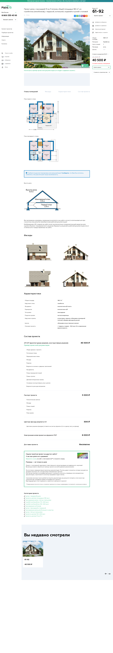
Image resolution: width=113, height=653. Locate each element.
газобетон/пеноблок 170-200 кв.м (37, 502)
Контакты (4, 43)
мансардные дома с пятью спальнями (38, 500)
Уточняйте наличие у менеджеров (101, 63)
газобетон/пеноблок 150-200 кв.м (37, 504)
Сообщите (65, 173)
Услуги (3, 40)
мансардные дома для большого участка (39, 510)
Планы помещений (31, 91)
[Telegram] (80, 16)
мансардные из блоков (33, 506)
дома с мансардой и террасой (36, 508)
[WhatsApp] (77, 16)
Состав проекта (84, 91)
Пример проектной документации (36, 345)
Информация (5, 36)
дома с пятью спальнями (34, 512)
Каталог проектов (7, 29)
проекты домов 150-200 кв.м (35, 514)
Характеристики (64, 91)
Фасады (48, 91)
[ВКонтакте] (75, 16)
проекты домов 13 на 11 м (34, 516)
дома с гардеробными (33, 496)
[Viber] (82, 16)
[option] (33, 556)
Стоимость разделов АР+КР (100, 54)
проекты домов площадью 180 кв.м (37, 498)
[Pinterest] (84, 16)
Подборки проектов (7, 32)
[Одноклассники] (87, 16)
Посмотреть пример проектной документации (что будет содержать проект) (49, 70)
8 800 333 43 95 (9, 15)
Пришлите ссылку (31, 458)
